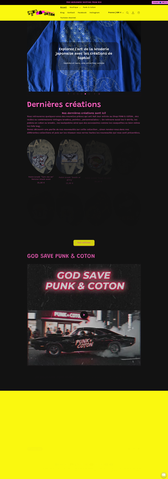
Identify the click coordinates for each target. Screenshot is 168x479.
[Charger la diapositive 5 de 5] (89, 94)
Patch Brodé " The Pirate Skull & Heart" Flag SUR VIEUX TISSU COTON (127, 178)
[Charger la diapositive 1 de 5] (74, 94)
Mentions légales (134, 468)
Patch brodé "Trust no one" (98, 175)
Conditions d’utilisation (72, 468)
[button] (75, 7)
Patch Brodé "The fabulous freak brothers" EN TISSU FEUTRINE (98, 228)
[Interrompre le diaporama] (100, 94)
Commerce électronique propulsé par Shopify (77, 466)
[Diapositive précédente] (68, 94)
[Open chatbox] (163, 475)
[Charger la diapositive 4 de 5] (85, 94)
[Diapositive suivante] (94, 94)
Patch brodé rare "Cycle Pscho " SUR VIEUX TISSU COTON (127, 228)
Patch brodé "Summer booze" (69, 227)
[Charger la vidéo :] (84, 314)
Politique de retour (93, 415)
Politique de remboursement (107, 466)
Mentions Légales (92, 411)
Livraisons (89, 419)
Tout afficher (84, 242)
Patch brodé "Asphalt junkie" (41, 227)
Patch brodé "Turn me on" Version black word (41, 177)
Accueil (87, 407)
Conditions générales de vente (98, 423)
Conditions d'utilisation (95, 427)
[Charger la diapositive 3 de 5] (81, 94)
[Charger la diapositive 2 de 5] (78, 94)
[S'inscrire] (104, 383)
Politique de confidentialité (130, 466)
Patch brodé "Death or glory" (69, 177)
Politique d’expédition (91, 468)
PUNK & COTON (54, 466)
